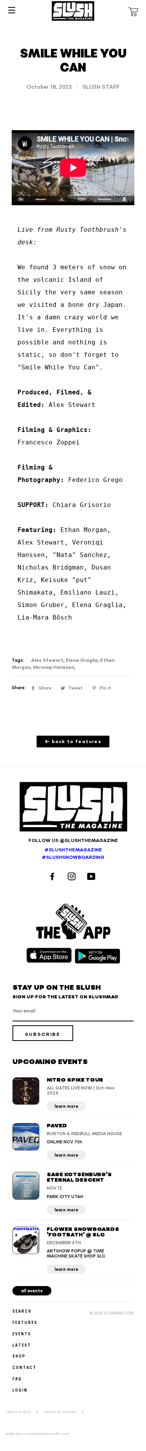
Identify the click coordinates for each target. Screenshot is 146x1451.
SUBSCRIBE (42, 1034)
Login (20, 1390)
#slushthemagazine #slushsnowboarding (73, 854)
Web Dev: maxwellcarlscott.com (37, 1434)
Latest (21, 1345)
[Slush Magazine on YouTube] (92, 877)
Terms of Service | (66, 1412)
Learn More (66, 1106)
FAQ (17, 1378)
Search (22, 1311)
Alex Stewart (47, 660)
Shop (19, 1356)
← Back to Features (73, 741)
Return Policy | (24, 1412)
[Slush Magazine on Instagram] (73, 877)
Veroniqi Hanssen (53, 667)
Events (21, 1333)
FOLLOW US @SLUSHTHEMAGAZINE (73, 840)
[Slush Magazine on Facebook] (53, 877)
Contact (24, 1367)
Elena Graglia (82, 660)
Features (24, 1322)
